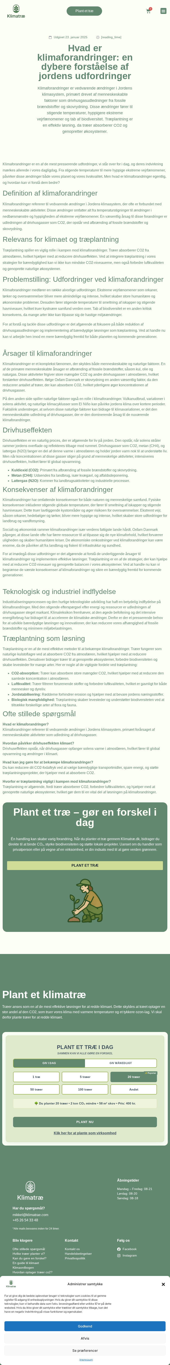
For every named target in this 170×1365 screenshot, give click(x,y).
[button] (163, 1284)
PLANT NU (84, 1122)
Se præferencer (85, 1350)
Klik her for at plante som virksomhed (85, 1133)
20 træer (134, 1077)
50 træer (36, 1089)
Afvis (85, 1338)
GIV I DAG (49, 1063)
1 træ (36, 1077)
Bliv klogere (23, 1240)
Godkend (85, 1326)
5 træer (85, 1077)
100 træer (85, 1089)
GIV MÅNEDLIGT (121, 1063)
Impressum (86, 1359)
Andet (133, 1089)
